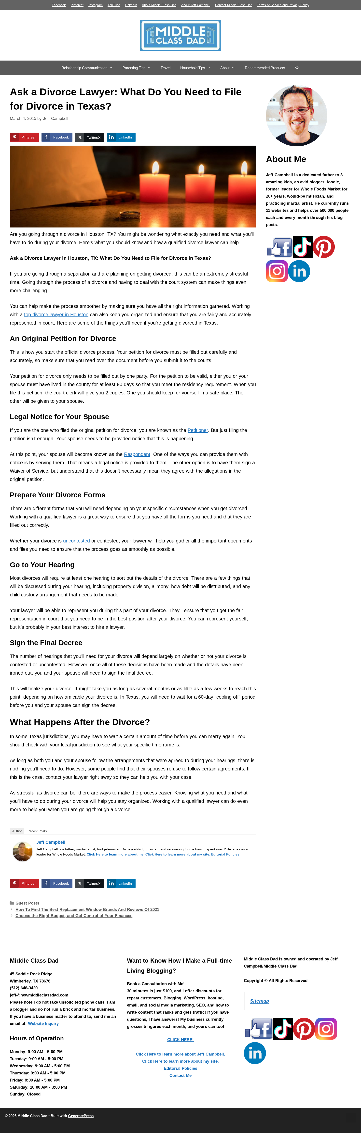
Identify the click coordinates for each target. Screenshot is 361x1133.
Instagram (95, 5)
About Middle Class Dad (159, 5)
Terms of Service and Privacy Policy (283, 5)
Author (17, 831)
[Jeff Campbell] (22, 859)
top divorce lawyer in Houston (56, 314)
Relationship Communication (84, 68)
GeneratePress (81, 1116)
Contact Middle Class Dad (233, 5)
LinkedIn (131, 5)
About (225, 68)
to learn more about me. (115, 854)
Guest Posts (27, 903)
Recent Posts (37, 831)
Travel (165, 68)
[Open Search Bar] (297, 68)
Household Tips (192, 68)
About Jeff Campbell (195, 5)
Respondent (137, 454)
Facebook (59, 5)
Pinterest (77, 5)
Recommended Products (265, 68)
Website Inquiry (43, 1023)
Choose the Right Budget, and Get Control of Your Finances (73, 915)
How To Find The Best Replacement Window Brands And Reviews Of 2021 (87, 909)
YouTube (114, 5)
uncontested (76, 540)
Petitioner (198, 430)
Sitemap (259, 1001)
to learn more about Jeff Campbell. (180, 1054)
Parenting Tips (134, 68)
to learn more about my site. (177, 854)
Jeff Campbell (50, 842)
